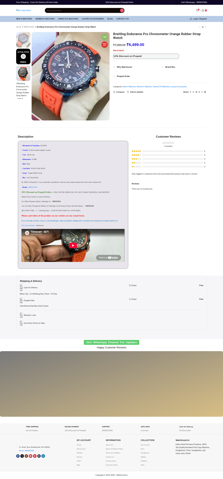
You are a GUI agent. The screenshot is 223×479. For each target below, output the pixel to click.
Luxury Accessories (178, 87)
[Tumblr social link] (39, 456)
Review (79, 457)
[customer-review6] (46, 385)
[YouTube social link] (30, 456)
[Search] (122, 10)
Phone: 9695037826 (26, 451)
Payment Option (112, 465)
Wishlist (79, 453)
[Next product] (205, 27)
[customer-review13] (176, 385)
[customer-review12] (208, 385)
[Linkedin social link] (199, 92)
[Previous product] (200, 27)
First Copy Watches (28, 225)
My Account (81, 449)
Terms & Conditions (113, 453)
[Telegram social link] (205, 92)
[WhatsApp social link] (202, 92)
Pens (142, 449)
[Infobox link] (35, 429)
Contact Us (110, 457)
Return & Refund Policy (114, 449)
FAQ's (79, 461)
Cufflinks (144, 461)
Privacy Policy (111, 461)
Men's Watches (129, 87)
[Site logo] (23, 10)
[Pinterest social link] (196, 92)
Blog (78, 465)
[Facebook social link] (190, 92)
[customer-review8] (79, 385)
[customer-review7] (14, 385)
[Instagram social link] (26, 456)
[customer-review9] (111, 385)
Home (18, 27)
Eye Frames (145, 445)
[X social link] (193, 92)
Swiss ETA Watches (161, 87)
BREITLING (29, 27)
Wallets (143, 457)
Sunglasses (145, 453)
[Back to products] (202, 27)
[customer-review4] (143, 385)
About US (109, 445)
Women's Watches (144, 87)
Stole (142, 465)
